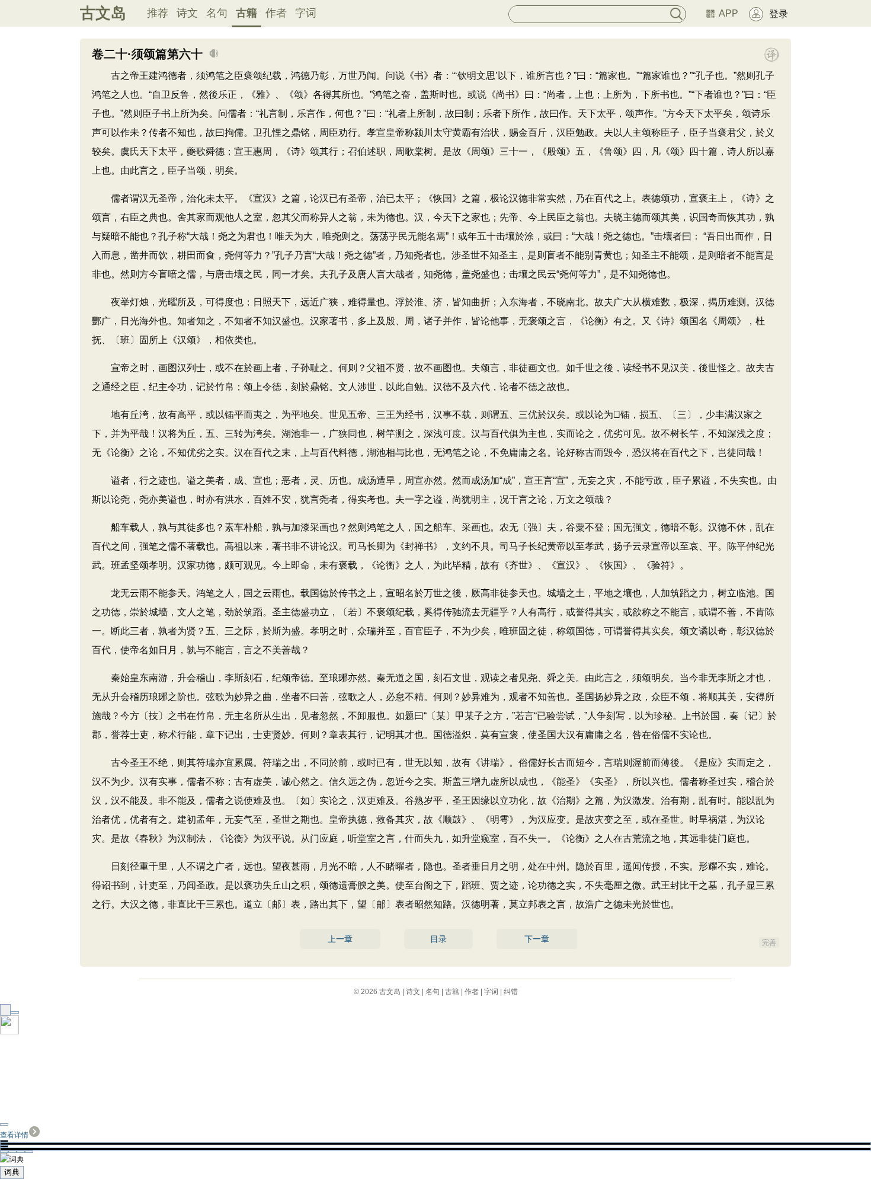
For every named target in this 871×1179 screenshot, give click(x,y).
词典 (12, 1172)
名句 (217, 13)
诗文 (187, 13)
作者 (276, 13)
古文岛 (103, 13)
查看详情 (14, 1135)
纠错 (511, 992)
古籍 (246, 13)
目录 (438, 939)
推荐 (157, 13)
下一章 (536, 939)
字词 (305, 13)
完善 (769, 942)
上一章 (340, 939)
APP (728, 13)
